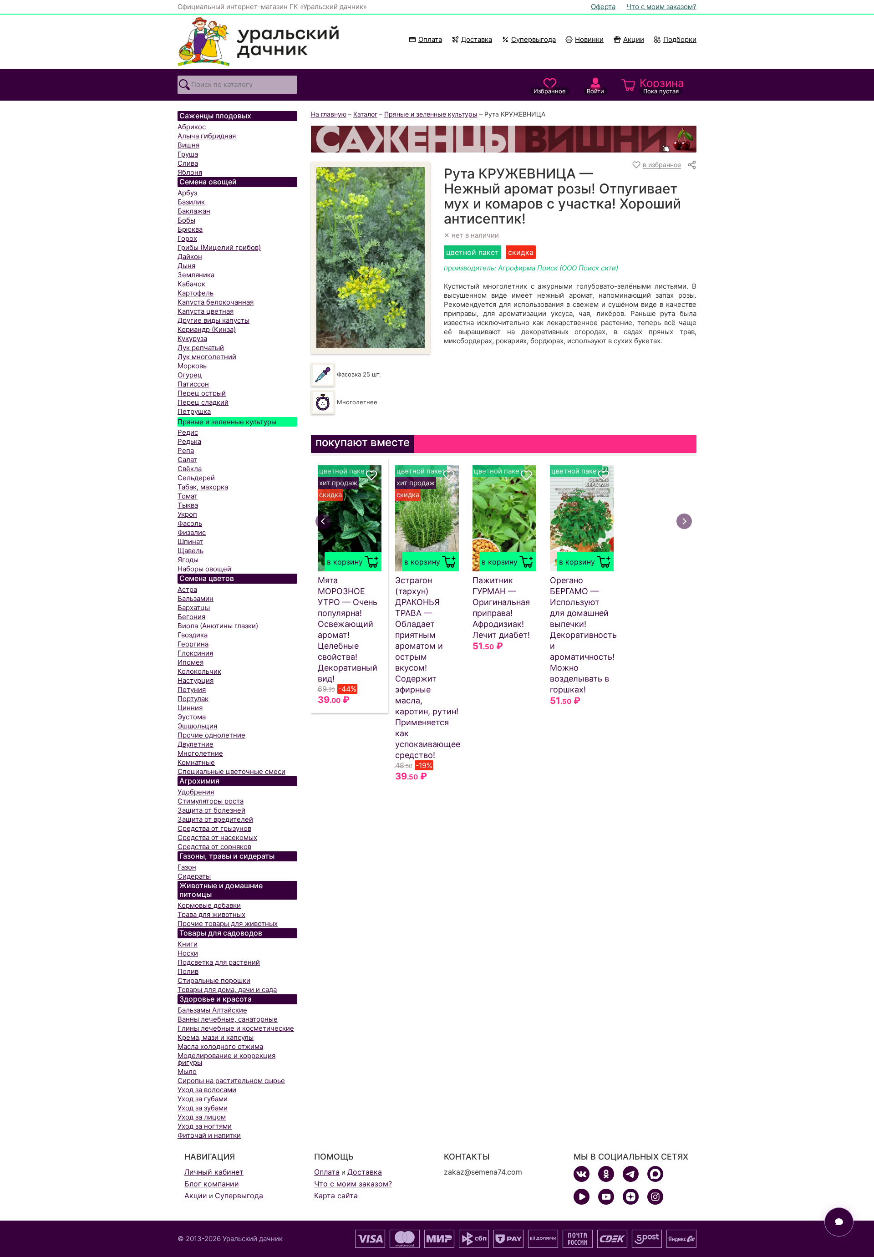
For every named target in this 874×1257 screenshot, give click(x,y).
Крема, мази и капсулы (216, 1037)
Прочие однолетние (211, 735)
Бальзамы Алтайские (212, 1010)
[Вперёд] (684, 521)
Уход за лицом (202, 1117)
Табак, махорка (203, 486)
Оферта (603, 6)
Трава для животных (211, 914)
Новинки (585, 39)
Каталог (365, 114)
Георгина (193, 644)
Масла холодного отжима (220, 1046)
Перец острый (202, 393)
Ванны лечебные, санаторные (228, 1019)
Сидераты (194, 876)
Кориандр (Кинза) (207, 329)
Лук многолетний (207, 356)
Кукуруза (192, 338)
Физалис (192, 532)
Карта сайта (336, 1195)
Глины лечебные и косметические (236, 1028)
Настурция (195, 680)
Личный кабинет (214, 1171)
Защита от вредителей (215, 819)
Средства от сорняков (214, 846)
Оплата (430, 39)
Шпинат (190, 541)
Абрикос (192, 126)
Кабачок (191, 283)
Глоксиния (195, 653)
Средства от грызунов (214, 828)
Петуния (192, 689)
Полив (188, 971)
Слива (188, 163)
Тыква (188, 505)
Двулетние (195, 744)
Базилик (191, 201)
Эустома (192, 716)
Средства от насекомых (217, 837)
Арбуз (187, 192)
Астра (187, 589)
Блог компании (211, 1183)
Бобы (186, 220)
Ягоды (188, 559)
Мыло (187, 1071)
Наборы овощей (204, 568)
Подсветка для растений (219, 962)
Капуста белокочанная (216, 302)
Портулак (193, 698)
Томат (188, 496)
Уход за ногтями (205, 1126)
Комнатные (196, 762)
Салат (187, 459)
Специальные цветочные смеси (231, 771)
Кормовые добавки (209, 905)
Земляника (196, 274)
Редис (188, 432)
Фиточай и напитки (209, 1135)
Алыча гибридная (207, 135)
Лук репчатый (201, 347)
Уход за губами (203, 1098)
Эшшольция (197, 726)
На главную (328, 114)
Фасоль (190, 523)
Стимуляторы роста (211, 801)
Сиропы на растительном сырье (231, 1080)
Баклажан (194, 211)
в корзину (345, 561)
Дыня (186, 265)
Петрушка (194, 411)
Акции (633, 39)
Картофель (195, 293)
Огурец (190, 375)
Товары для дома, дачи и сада (227, 989)
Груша (188, 154)
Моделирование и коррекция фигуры (226, 1059)
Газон (187, 867)
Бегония (191, 616)
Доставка (476, 39)
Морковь (192, 365)
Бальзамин (195, 598)
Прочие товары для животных (228, 923)
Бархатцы (194, 607)
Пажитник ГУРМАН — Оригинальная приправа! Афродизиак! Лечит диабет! (501, 607)
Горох (187, 238)
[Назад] (323, 521)
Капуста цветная (206, 311)
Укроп (187, 514)
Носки (188, 953)
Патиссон (193, 384)
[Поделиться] (691, 164)
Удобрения (196, 792)
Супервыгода (533, 39)
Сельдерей (196, 477)
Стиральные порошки (214, 980)
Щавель (190, 550)
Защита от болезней (211, 810)
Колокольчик (199, 671)
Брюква (190, 229)
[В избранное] (371, 475)
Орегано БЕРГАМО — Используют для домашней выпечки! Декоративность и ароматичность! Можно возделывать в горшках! (582, 634)
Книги (188, 944)
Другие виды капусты (213, 320)
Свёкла (190, 468)
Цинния (190, 707)
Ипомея (190, 662)
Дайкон (190, 256)
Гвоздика (193, 634)
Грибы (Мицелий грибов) (219, 247)
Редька (189, 441)
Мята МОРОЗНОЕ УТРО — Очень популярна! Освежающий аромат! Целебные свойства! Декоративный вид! (347, 629)
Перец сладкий (203, 402)
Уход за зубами (203, 1107)
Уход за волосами (207, 1089)
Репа (186, 450)
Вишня (188, 145)
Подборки (679, 39)
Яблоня (190, 172)
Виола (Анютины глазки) (218, 625)
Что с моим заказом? (661, 6)
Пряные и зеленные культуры (227, 421)
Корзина (662, 85)
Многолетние (200, 753)
